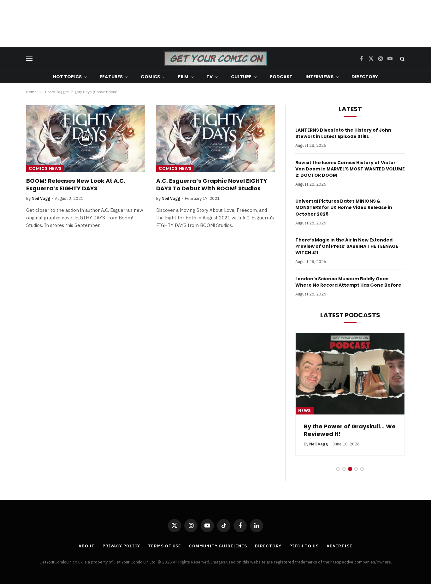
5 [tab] (362, 469)
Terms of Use (164, 546)
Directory (364, 77)
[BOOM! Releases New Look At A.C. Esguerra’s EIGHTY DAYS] (85, 138)
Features (111, 77)
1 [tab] (338, 469)
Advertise (339, 546)
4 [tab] (356, 469)
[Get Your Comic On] (215, 58)
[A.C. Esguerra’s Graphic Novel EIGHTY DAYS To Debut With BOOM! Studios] (215, 138)
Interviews (319, 77)
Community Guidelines (218, 546)
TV (209, 77)
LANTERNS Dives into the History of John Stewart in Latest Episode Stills (343, 133)
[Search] (402, 59)
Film (183, 77)
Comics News (45, 168)
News (304, 411)
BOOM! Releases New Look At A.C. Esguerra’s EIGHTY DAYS (75, 184)
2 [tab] (344, 469)
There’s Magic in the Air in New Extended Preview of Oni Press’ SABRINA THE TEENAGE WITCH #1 (346, 246)
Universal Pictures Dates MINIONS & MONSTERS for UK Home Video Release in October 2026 (343, 207)
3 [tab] (350, 469)
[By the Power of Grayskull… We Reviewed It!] (350, 373)
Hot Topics (67, 77)
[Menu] (29, 59)
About (87, 546)
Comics (150, 77)
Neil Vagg (41, 198)
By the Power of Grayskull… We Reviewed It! (350, 430)
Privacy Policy (121, 546)
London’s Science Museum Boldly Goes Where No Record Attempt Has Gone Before (348, 282)
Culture (241, 77)
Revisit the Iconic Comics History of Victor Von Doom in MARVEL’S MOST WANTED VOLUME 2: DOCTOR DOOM (350, 168)
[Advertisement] (215, 23)
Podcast (281, 77)
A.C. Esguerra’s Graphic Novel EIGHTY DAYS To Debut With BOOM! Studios (211, 184)
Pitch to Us (304, 546)
